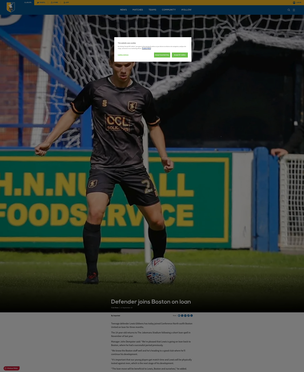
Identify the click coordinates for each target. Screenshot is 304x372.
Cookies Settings (123, 55)
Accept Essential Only (162, 55)
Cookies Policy (146, 48)
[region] (152, 49)
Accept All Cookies (180, 55)
